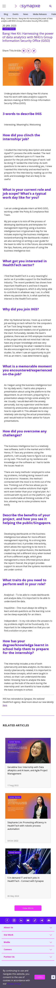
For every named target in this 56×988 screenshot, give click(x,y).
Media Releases (40, 14)
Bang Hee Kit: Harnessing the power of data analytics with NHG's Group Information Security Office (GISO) (26, 19)
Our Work (8, 934)
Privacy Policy (14, 983)
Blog (6, 14)
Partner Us (9, 956)
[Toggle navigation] (2, 6)
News (25, 14)
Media (7, 942)
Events (15, 14)
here (5, 705)
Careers (8, 949)
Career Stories (11, 18)
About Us (8, 927)
